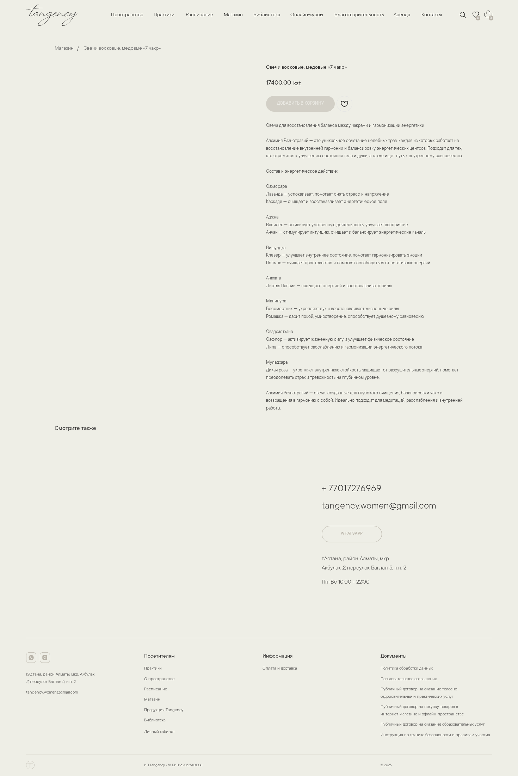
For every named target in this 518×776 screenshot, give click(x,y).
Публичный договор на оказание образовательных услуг (433, 724)
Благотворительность (359, 15)
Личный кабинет (159, 732)
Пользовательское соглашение (409, 679)
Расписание (199, 15)
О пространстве (159, 679)
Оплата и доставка (280, 668)
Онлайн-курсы (306, 15)
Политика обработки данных (407, 668)
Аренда (402, 15)
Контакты (431, 15)
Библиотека (266, 15)
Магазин (233, 15)
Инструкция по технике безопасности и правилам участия (435, 735)
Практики (164, 15)
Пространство (127, 15)
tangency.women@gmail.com (379, 506)
